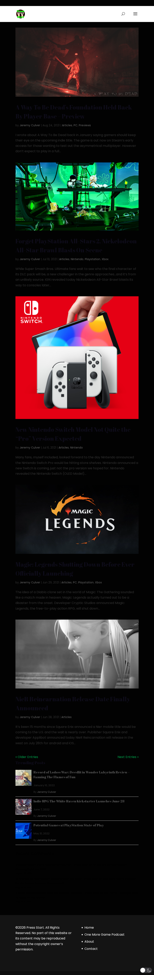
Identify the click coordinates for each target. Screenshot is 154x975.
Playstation (92, 259)
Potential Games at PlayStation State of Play (68, 825)
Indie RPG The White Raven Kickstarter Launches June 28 (79, 801)
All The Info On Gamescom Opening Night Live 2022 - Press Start (56, 879)
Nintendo (77, 259)
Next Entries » (128, 757)
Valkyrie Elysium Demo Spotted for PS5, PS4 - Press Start (51, 865)
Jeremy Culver (30, 125)
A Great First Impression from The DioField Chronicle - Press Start (57, 893)
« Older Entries (26, 757)
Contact (91, 948)
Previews (85, 125)
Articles (67, 125)
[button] (146, 970)
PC (75, 125)
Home (89, 927)
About (89, 941)
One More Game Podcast (104, 934)
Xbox (105, 259)
